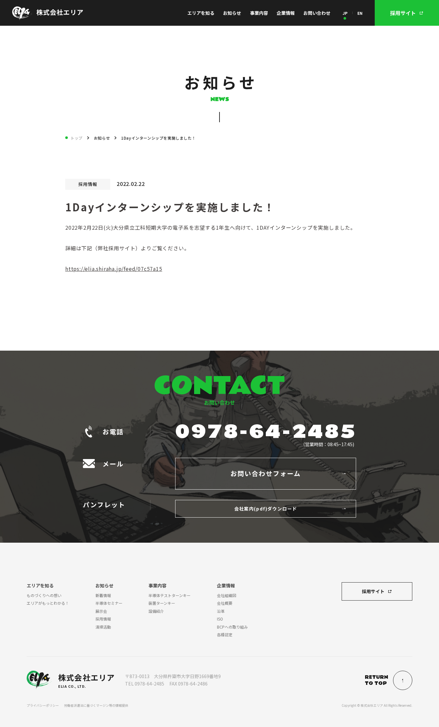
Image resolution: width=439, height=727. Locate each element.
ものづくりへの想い (44, 595)
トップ (76, 138)
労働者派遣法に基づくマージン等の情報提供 (96, 705)
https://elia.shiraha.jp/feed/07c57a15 (113, 268)
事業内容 (259, 13)
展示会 (101, 611)
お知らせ (232, 13)
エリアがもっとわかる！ (48, 603)
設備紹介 (156, 611)
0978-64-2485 (265, 432)
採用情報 (103, 618)
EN (360, 13)
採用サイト (373, 591)
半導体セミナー (108, 603)
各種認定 (224, 634)
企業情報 (286, 13)
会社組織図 (226, 595)
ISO (220, 618)
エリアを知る (200, 13)
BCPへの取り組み (232, 627)
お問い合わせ (316, 13)
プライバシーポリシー (43, 705)
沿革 (221, 611)
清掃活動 (103, 627)
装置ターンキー (161, 603)
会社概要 (224, 603)
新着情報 (103, 595)
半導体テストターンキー (169, 595)
